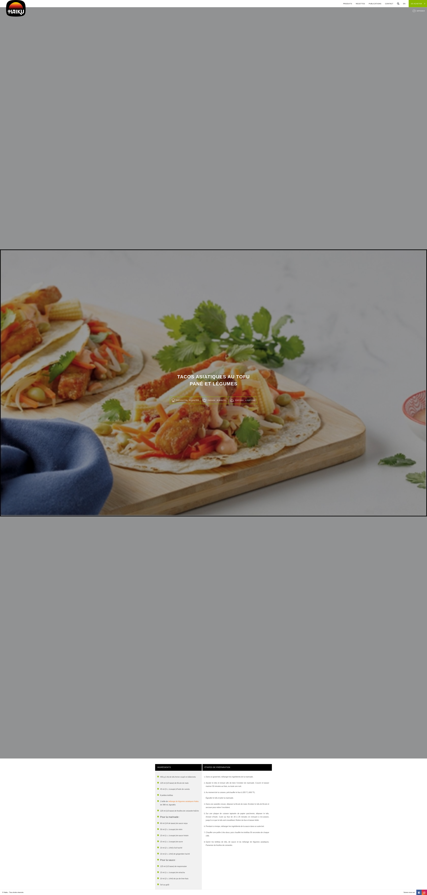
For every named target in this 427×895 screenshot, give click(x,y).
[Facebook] (419, 892)
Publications (375, 4)
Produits (347, 4)
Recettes (360, 4)
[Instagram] (424, 892)
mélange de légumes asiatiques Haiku (183, 801)
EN (404, 4)
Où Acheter (416, 4)
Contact (389, 4)
